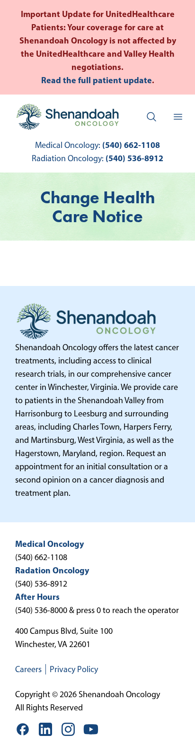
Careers (28, 669)
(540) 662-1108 (131, 144)
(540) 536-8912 (134, 158)
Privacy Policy (74, 669)
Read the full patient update (96, 80)
